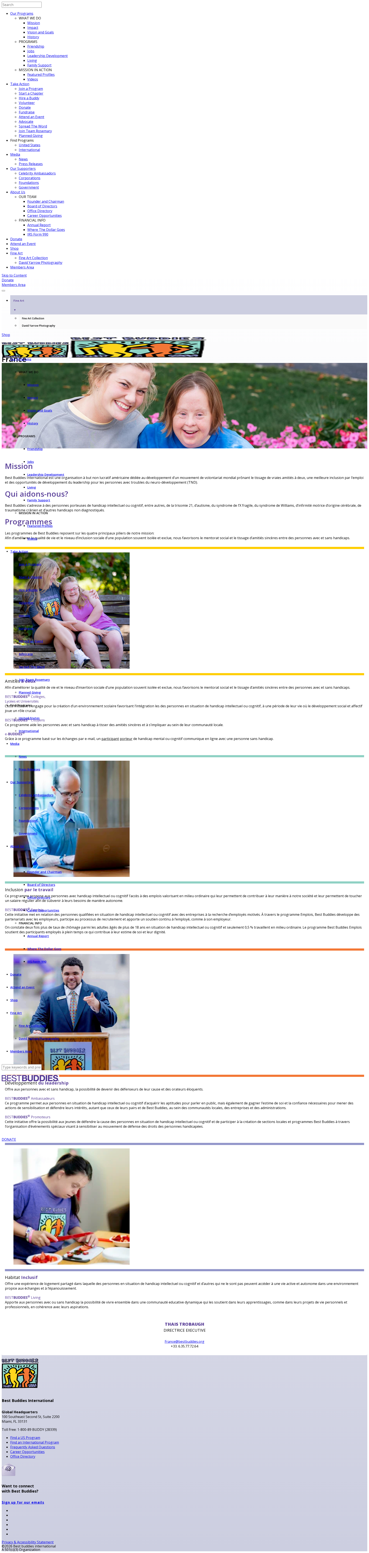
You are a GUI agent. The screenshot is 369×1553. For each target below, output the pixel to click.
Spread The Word (33, 126)
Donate (25, 107)
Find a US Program (25, 1437)
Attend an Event (31, 116)
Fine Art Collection (33, 257)
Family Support (39, 65)
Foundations (29, 182)
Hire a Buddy (29, 98)
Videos (32, 79)
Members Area (22, 267)
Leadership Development (47, 55)
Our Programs (21, 13)
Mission (33, 23)
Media (15, 154)
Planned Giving (31, 135)
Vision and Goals (40, 32)
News (23, 159)
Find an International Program (34, 1442)
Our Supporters (23, 168)
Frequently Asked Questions (32, 1447)
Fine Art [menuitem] (18, 305)
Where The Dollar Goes (46, 229)
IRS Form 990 (37, 234)
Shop (14, 248)
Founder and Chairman (45, 201)
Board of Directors (42, 206)
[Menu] (3, 290)
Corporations (29, 178)
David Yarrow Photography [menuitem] (38, 325)
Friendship (35, 46)
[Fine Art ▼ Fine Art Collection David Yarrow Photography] (184, 289)
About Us (17, 192)
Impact (32, 27)
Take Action (19, 84)
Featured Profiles (41, 74)
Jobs (30, 51)
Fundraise (27, 112)
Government (29, 187)
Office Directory (39, 210)
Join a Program (31, 88)
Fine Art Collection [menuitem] (33, 318)
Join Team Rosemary (35, 131)
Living (32, 60)
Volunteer (27, 102)
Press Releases (31, 163)
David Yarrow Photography (40, 262)
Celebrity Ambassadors (37, 173)
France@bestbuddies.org (184, 1341)
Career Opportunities (44, 215)
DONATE (9, 1139)
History (33, 37)
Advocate (26, 121)
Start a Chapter (31, 93)
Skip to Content (14, 275)
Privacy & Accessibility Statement (28, 1542)
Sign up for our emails (23, 1502)
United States (29, 145)
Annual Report (39, 225)
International (29, 149)
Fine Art (16, 253)
